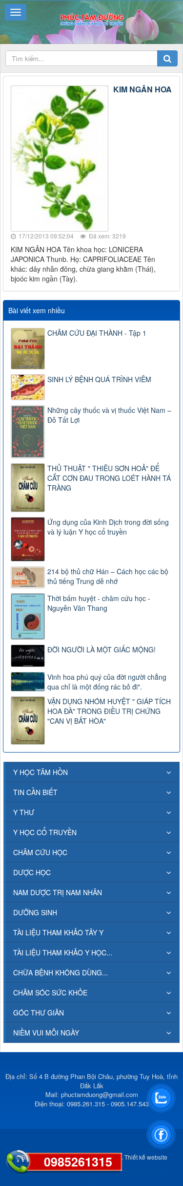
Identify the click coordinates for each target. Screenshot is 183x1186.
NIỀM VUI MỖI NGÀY (46, 1032)
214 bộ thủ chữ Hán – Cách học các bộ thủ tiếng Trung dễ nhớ (107, 576)
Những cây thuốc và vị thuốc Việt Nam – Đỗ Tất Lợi (109, 415)
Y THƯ (23, 812)
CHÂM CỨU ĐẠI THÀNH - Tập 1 (96, 333)
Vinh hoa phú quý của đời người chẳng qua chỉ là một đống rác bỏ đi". (106, 681)
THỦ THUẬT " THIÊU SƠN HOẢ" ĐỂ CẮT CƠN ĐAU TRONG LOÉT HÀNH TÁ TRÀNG (109, 478)
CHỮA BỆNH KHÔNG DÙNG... (60, 972)
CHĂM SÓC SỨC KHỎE (50, 992)
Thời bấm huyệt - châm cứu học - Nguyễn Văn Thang (98, 603)
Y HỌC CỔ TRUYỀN (45, 832)
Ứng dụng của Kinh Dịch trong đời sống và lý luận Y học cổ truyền (108, 527)
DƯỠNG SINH (35, 912)
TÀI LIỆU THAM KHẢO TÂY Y (58, 932)
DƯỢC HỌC (32, 872)
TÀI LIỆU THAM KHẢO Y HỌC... (62, 952)
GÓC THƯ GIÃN (38, 1012)
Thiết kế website (145, 1157)
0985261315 (78, 1161)
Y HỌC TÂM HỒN (40, 772)
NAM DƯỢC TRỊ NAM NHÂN (57, 892)
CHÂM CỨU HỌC (40, 852)
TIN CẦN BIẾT (35, 792)
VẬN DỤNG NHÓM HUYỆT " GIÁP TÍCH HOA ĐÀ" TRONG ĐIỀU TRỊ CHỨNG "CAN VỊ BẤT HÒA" (109, 711)
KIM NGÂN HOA (142, 89)
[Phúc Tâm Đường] (91, 18)
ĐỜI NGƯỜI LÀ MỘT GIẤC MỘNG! (101, 649)
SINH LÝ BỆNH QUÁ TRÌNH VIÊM (99, 379)
